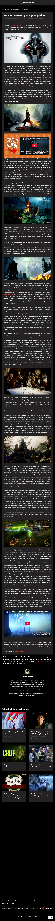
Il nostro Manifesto (20, 901)
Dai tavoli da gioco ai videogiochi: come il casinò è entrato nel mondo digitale (14, 796)
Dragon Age (37, 25)
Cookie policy (17, 908)
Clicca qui (39, 661)
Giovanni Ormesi (8, 21)
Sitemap (39, 908)
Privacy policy (25, 908)
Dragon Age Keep (9, 294)
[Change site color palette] (50, 917)
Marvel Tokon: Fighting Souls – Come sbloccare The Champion (14, 734)
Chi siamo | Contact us (8, 901)
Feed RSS (33, 908)
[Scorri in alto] (51, 915)
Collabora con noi (38, 901)
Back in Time (22, 29)
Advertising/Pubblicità (8, 903)
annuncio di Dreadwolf (16, 25)
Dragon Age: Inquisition (20, 651)
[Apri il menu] (52, 3)
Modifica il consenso (7, 908)
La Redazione (29, 901)
